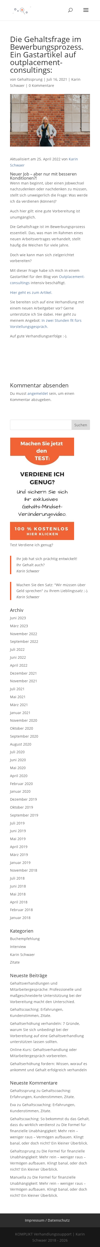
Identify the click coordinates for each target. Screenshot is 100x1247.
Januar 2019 (20, 862)
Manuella (18, 1177)
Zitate (15, 962)
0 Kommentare (41, 85)
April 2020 (18, 775)
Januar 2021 (20, 712)
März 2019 (19, 854)
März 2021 (19, 704)
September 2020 (24, 736)
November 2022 (23, 633)
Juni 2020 (18, 759)
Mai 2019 (18, 838)
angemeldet (37, 393)
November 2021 (23, 680)
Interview (18, 946)
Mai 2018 (18, 894)
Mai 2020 (18, 767)
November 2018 (23, 870)
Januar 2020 (20, 791)
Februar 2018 (21, 909)
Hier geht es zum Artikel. (31, 292)
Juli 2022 (17, 649)
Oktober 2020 (21, 728)
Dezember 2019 (23, 799)
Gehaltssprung (30, 79)
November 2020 (23, 720)
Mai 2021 (18, 696)
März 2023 (19, 625)
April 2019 (18, 846)
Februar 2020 (21, 783)
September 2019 (24, 815)
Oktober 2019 (21, 807)
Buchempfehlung (25, 938)
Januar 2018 (20, 917)
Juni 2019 (18, 830)
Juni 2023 (18, 617)
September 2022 (24, 641)
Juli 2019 (17, 823)
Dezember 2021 (23, 673)
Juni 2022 (18, 657)
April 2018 (18, 902)
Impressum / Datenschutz (47, 1220)
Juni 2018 (18, 886)
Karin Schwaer (22, 954)
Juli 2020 (17, 751)
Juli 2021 (17, 688)
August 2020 (20, 744)
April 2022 (18, 665)
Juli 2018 (17, 878)
